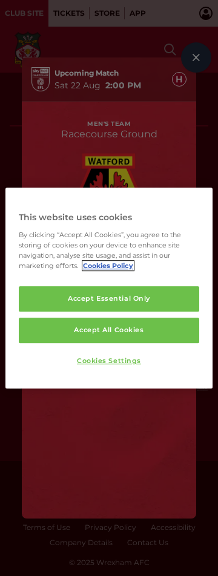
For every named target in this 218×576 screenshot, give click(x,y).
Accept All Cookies (109, 330)
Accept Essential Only (109, 298)
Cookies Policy (108, 265)
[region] (109, 288)
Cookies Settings (109, 360)
